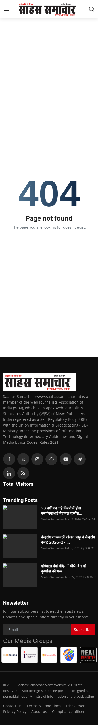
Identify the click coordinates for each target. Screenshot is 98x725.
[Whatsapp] (51, 459)
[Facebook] (9, 459)
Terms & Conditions (44, 705)
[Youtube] (66, 459)
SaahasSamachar (52, 519)
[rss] (23, 473)
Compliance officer (68, 711)
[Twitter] (23, 459)
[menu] (6, 9)
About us (39, 711)
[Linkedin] (9, 473)
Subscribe (82, 629)
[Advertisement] (49, 71)
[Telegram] (80, 459)
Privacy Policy (14, 711)
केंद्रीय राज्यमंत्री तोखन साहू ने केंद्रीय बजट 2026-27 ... (68, 539)
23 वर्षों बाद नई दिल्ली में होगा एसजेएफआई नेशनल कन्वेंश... (61, 510)
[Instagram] (37, 459)
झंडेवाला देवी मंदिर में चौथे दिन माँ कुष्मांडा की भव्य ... (63, 568)
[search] (91, 9)
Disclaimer (75, 705)
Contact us (12, 705)
